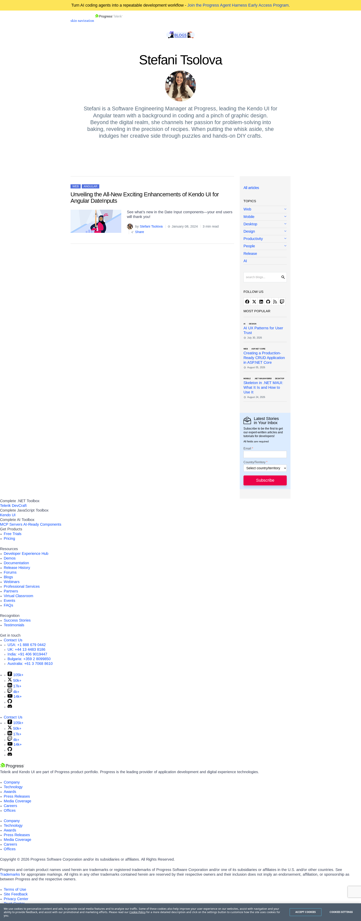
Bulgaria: (29, 659)
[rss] (274, 302)
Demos (10, 558)
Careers (10, 806)
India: (27, 654)
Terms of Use (15, 889)
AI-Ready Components (42, 524)
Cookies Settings (341, 912)
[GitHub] (10, 702)
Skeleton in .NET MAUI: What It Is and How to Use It (263, 387)
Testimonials (14, 625)
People (249, 246)
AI (245, 261)
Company (12, 782)
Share (139, 232)
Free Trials (12, 534)
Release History (17, 568)
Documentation (16, 563)
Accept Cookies (305, 912)
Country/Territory (254, 462)
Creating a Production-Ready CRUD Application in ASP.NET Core (264, 357)
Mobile (248, 217)
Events (9, 600)
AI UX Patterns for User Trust (263, 330)
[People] (265, 246)
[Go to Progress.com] (12, 767)
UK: (26, 649)
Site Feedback (16, 894)
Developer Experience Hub (26, 553)
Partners (11, 591)
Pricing (9, 538)
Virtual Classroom (18, 596)
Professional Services (22, 586)
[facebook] (247, 302)
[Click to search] (283, 277)
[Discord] (10, 707)
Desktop (250, 224)
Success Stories (17, 620)
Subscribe (265, 480)
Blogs (8, 577)
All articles (251, 188)
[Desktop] (265, 224)
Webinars (12, 582)
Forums (10, 572)
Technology (13, 787)
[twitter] (254, 302)
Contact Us (13, 640)
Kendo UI (8, 515)
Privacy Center (16, 899)
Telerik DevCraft (13, 505)
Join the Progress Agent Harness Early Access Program (238, 5)
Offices (10, 810)
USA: (27, 645)
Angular (90, 186)
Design (249, 231)
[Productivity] (265, 239)
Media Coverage (17, 801)
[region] (180, 912)
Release (250, 253)
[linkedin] (261, 302)
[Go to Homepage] (109, 20)
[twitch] (281, 302)
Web (75, 186)
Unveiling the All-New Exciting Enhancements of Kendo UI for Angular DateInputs (145, 197)
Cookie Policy (137, 912)
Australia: (30, 663)
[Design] (265, 231)
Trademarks (10, 874)
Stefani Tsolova (151, 226)
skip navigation (82, 20)
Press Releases (17, 796)
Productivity (253, 239)
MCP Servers (11, 524)
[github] (268, 302)
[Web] (265, 209)
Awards (10, 792)
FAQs (8, 605)
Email (247, 448)
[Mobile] (265, 217)
